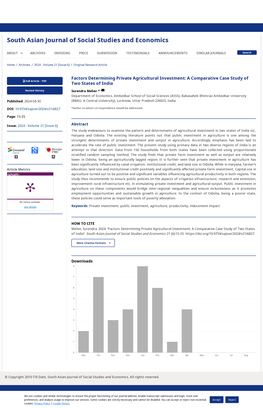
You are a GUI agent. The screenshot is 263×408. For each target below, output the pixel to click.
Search (247, 52)
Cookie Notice (61, 403)
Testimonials (138, 53)
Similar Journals (211, 53)
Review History (34, 90)
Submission (107, 53)
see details (30, 207)
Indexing (62, 53)
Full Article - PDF (36, 81)
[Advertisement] (131, 11)
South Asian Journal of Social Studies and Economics (88, 40)
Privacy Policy (42, 403)
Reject (232, 399)
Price (83, 53)
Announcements (173, 53)
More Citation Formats (92, 243)
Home (11, 65)
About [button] (12, 53)
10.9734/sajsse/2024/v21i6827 (37, 109)
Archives (37, 53)
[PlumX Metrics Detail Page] (30, 187)
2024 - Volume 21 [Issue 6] (52, 65)
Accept (217, 399)
